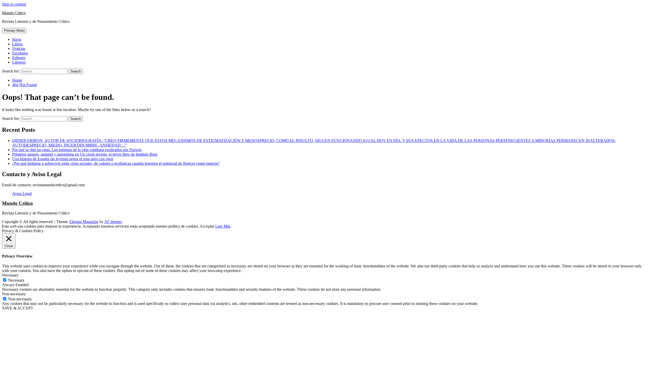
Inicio (16, 39)
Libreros (19, 62)
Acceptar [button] (207, 226)
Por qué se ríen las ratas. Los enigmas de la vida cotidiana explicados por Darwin (76, 150)
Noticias (18, 48)
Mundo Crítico (14, 13)
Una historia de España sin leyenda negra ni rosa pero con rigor (62, 159)
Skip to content (14, 4)
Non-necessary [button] (14, 294)
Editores (18, 58)
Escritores (20, 53)
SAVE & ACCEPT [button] (17, 308)
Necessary (16, 280)
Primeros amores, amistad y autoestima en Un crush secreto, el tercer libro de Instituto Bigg (84, 154)
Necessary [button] (10, 275)
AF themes (113, 222)
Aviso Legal (22, 193)
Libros (17, 44)
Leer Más (222, 226)
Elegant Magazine (83, 222)
